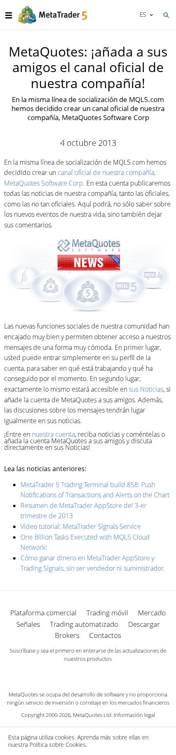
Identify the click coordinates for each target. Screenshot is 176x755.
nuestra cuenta (53, 434)
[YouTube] (101, 673)
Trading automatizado (84, 624)
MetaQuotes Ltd (92, 715)
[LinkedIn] (88, 673)
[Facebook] (75, 673)
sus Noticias (146, 389)
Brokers (67, 635)
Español (141, 14)
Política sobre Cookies (57, 744)
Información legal (134, 715)
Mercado (152, 612)
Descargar (144, 624)
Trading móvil (107, 612)
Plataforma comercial (43, 612)
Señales (28, 624)
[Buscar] (166, 14)
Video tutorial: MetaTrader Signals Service (80, 526)
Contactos (105, 635)
